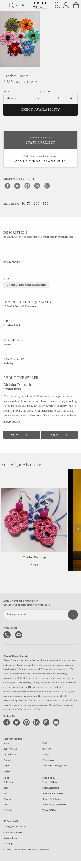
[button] (78, 528)
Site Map (8, 843)
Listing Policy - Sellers (14, 826)
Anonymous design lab (54, 765)
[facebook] (7, 186)
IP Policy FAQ (10, 821)
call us (7, 634)
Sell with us (9, 754)
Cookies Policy (10, 838)
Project (45, 754)
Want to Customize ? (40, 140)
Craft (44, 743)
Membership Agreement (54, 804)
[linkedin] (37, 186)
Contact (7, 760)
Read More (11, 262)
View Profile (21, 435)
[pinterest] (27, 186)
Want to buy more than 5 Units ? (40, 158)
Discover (46, 749)
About (6, 743)
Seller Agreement (50, 788)
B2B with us (10, 749)
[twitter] (17, 186)
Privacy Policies (50, 782)
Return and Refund (52, 799)
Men (5, 793)
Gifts (5, 788)
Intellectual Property (52, 793)
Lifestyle (7, 810)
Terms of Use (49, 810)
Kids (5, 804)
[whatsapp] (47, 186)
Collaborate (48, 760)
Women (7, 799)
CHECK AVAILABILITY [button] (40, 109)
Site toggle (4, 5)
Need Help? (26, 203)
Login (6, 765)
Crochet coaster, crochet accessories (26, 285)
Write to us (19, 634)
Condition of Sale (12, 832)
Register (7, 771)
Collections (8, 782)
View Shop (59, 435)
